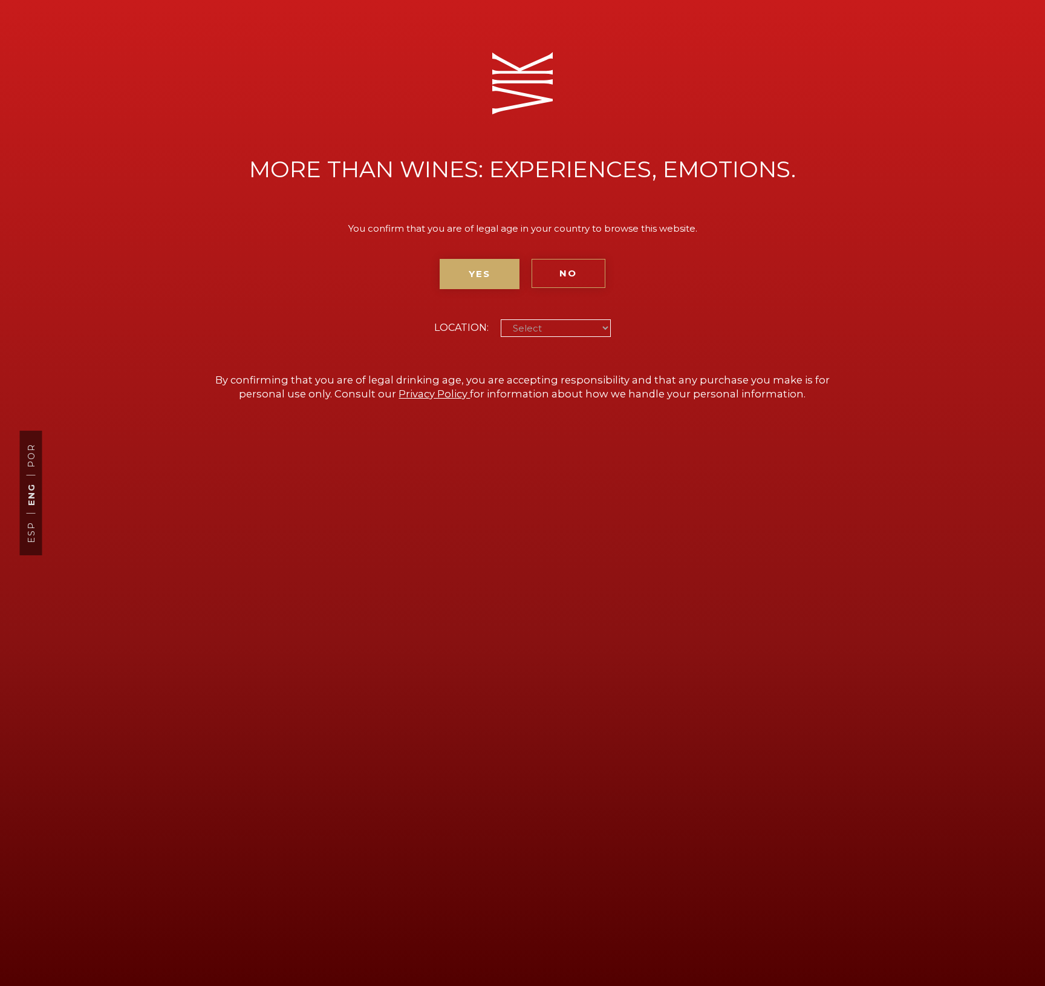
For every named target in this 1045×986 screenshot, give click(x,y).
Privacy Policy (434, 394)
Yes (479, 273)
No (568, 273)
